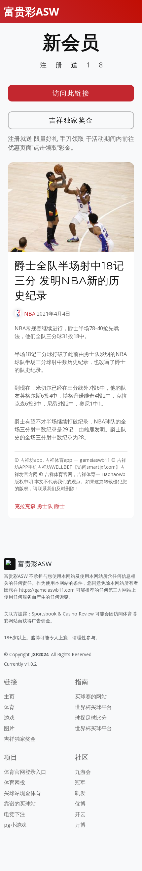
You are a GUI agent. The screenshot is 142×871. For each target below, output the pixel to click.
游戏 (9, 717)
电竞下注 (14, 814)
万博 (80, 824)
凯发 (80, 793)
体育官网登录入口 (25, 771)
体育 (9, 707)
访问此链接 (71, 93)
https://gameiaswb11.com (47, 590)
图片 (9, 728)
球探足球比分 (91, 717)
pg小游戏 (15, 824)
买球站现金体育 (22, 793)
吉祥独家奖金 (71, 120)
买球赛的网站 (91, 696)
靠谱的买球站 (20, 803)
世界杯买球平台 (93, 707)
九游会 (83, 771)
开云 (80, 814)
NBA (29, 313)
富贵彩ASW (31, 11)
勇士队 (45, 506)
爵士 (59, 506)
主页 (9, 696)
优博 (80, 803)
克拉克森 (25, 506)
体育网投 (14, 782)
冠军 (80, 782)
